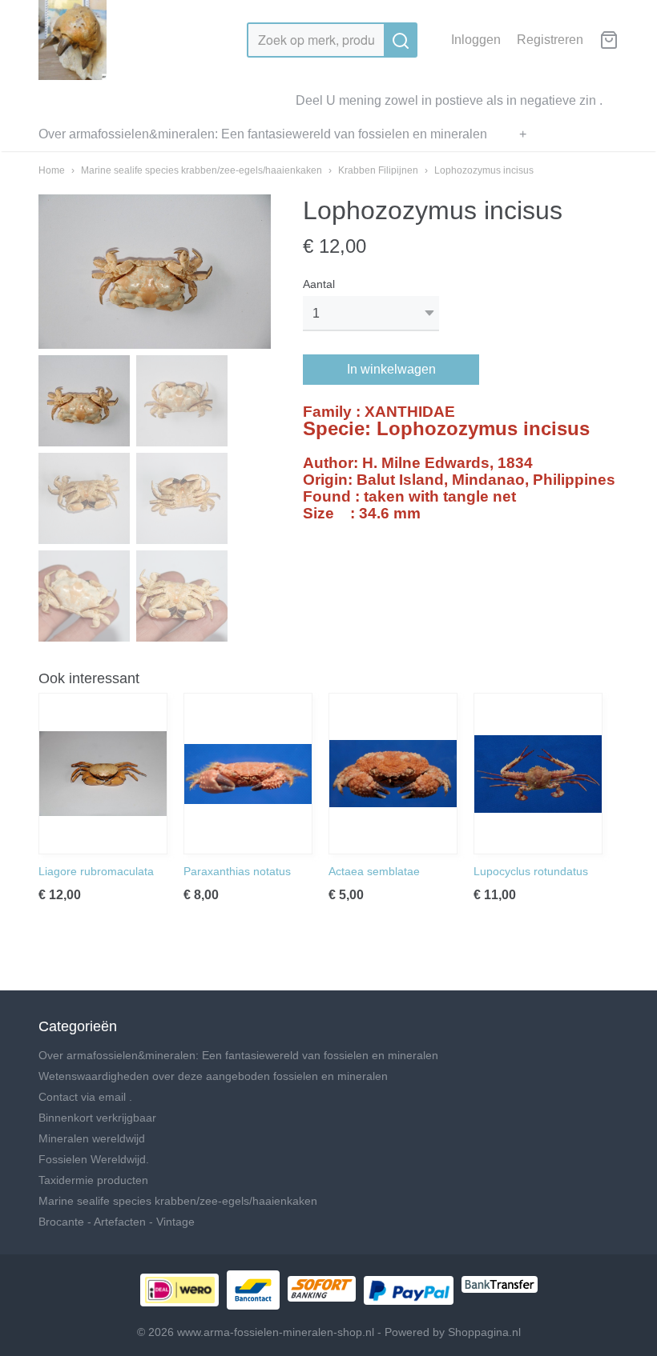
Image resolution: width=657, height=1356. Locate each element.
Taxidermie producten (93, 1180)
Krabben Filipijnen (378, 170)
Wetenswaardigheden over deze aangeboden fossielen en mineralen (213, 1076)
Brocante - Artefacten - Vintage (116, 1221)
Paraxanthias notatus (237, 871)
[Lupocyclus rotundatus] (538, 774)
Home (51, 170)
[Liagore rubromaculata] (103, 774)
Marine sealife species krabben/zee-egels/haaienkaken (201, 170)
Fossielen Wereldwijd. (93, 1159)
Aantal (319, 284)
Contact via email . (85, 1096)
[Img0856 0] (154, 271)
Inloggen (476, 39)
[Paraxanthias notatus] (248, 774)
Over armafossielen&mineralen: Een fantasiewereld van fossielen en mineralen (262, 134)
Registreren (550, 39)
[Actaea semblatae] (393, 774)
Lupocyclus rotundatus (531, 871)
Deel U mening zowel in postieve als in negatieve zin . (449, 100)
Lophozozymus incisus (484, 170)
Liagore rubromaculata (96, 871)
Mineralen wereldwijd (91, 1138)
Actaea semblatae (374, 871)
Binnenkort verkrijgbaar (97, 1117)
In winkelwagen (391, 369)
